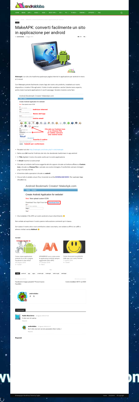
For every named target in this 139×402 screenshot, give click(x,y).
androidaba (20, 36)
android (23, 273)
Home (17, 19)
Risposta (24, 321)
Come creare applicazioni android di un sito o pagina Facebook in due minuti (24, 258)
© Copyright (120, 395)
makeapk (48, 273)
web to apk (56, 273)
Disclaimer (112, 395)
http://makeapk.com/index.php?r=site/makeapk (46, 150)
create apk (40, 273)
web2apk (63, 273)
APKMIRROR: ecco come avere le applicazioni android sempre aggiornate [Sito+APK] (49, 258)
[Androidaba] (29, 5)
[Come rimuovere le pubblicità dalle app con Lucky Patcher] (74, 247)
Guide (22, 19)
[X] (34, 296)
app (29, 273)
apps (33, 273)
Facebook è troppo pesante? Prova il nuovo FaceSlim (29, 283)
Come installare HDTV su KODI (76, 282)
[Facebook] (31, 296)
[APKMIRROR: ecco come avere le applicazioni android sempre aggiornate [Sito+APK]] (50, 247)
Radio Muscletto (28, 316)
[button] (121, 12)
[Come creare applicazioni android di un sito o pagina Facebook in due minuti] (26, 247)
